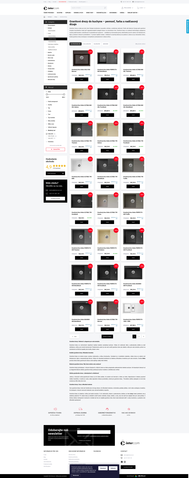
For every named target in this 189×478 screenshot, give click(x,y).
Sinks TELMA (52, 136)
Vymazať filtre (56, 149)
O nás (45, 1)
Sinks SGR (51, 138)
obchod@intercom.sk (55, 190)
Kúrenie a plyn (51, 55)
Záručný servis (72, 454)
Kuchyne (50, 28)
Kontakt (54, 1)
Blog (50, 1)
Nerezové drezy (52, 36)
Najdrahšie (97, 43)
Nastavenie (76, 475)
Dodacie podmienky (73, 457)
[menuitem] (49, 13)
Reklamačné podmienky (74, 459)
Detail (81, 79)
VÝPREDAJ (50, 71)
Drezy (49, 33)
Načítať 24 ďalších (107, 336)
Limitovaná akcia (52, 74)
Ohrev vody (50, 57)
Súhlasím (113, 468)
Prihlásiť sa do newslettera (85, 440)
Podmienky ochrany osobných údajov (77, 464)
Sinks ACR (51, 133)
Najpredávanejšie (75, 43)
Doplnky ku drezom (52, 49)
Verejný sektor (51, 68)
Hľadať (105, 7)
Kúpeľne (50, 52)
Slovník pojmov (82, 1)
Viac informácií (91, 472)
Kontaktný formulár (55, 198)
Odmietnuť (103, 468)
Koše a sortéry (51, 47)
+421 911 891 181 (54, 193)
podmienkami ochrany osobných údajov (99, 436)
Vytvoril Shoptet (130, 476)
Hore (75, 336)
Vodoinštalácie (51, 60)
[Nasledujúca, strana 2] (139, 336)
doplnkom (90, 345)
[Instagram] (125, 462)
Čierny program (51, 25)
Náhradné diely (51, 79)
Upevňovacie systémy (53, 76)
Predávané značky (72, 1)
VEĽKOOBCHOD (62, 1)
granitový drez (116, 347)
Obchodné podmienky (74, 461)
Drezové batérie (51, 30)
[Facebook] (122, 462)
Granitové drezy (52, 38)
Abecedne (105, 43)
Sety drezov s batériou (53, 44)
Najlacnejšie (87, 43)
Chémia (49, 66)
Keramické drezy (52, 41)
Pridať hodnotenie (51, 173)
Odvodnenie (50, 63)
